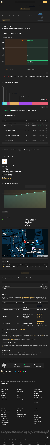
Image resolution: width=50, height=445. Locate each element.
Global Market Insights (38, 391)
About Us (35, 408)
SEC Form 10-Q (39, 306)
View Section (26, 272)
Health (13, 5)
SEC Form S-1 (39, 314)
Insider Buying (3, 414)
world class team (11, 339)
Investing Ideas (36, 395)
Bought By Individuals (31, 67)
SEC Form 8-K (39, 323)
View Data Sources (4, 383)
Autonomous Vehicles (4, 418)
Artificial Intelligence (4, 420)
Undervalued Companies (5, 410)
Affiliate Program (37, 419)
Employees (5, 211)
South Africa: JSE (4, 399)
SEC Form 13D (39, 317)
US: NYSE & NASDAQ (5, 389)
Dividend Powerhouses (5, 412)
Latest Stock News (37, 389)
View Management (26, 8)
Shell (18, 393)
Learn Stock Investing (37, 417)
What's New (36, 399)
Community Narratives (38, 397)
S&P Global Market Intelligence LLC (27, 297)
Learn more (22, 329)
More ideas (3, 426)
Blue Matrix (39, 310)
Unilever (18, 395)
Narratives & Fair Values (21, 414)
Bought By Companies (31, 69)
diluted (28, 110)
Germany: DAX (3, 404)
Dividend (18, 5)
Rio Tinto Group (20, 399)
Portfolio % (44, 120)
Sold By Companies (10, 69)
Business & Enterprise (37, 421)
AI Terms (16, 439)
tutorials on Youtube (13, 336)
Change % (39, 120)
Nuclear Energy (4, 416)
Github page (33, 335)
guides (42, 335)
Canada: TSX (3, 397)
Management (25, 5)
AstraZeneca (19, 389)
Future (5, 5)
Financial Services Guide (23, 439)
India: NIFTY (3, 395)
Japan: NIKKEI (3, 401)
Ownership (32, 5)
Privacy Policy (11, 439)
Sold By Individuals (10, 67)
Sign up (45, 1)
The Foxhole (36, 393)
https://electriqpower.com (6, 178)
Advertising (36, 406)
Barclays (18, 404)
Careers (35, 412)
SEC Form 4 (39, 316)
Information (38, 5)
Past (10, 5)
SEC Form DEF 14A (40, 321)
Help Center (36, 415)
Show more (25, 142)
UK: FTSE (2, 391)
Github (3, 346)
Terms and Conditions (5, 439)
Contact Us (36, 410)
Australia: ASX (3, 393)
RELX (18, 401)
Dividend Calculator (20, 416)
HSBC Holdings (20, 391)
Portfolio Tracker (20, 410)
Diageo (18, 397)
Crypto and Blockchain (5, 422)
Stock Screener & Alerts (21, 412)
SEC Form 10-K (39, 319)
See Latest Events (6, 20)
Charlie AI (35, 423)
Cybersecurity (3, 424)
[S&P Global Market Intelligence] (5, 377)
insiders (23, 76)
